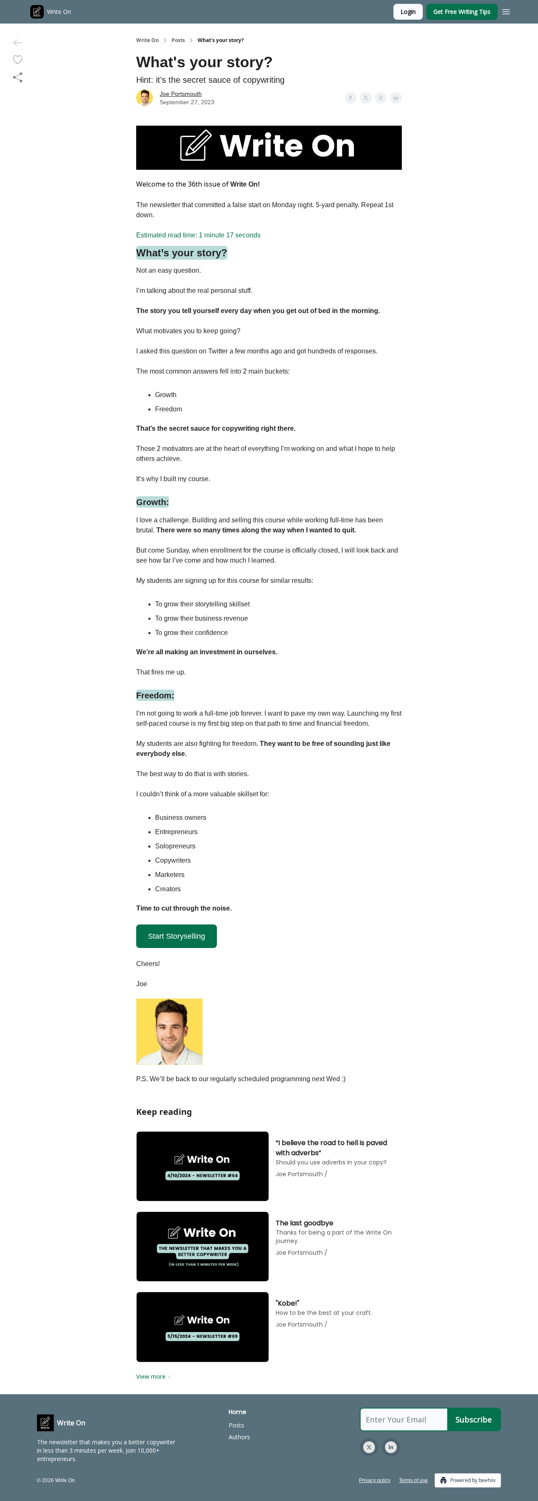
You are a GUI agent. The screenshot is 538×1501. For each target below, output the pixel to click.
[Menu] (506, 10)
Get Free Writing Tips (462, 12)
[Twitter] (369, 1447)
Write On (147, 40)
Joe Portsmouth (181, 93)
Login (408, 12)
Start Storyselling (176, 936)
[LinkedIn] (391, 1447)
